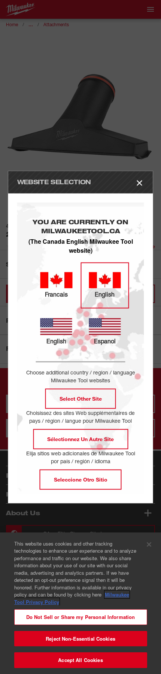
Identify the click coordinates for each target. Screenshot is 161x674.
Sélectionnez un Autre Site (80, 438)
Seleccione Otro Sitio (80, 479)
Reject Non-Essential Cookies (80, 638)
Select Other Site (81, 398)
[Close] (149, 544)
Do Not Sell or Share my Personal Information (80, 616)
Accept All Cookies (80, 660)
